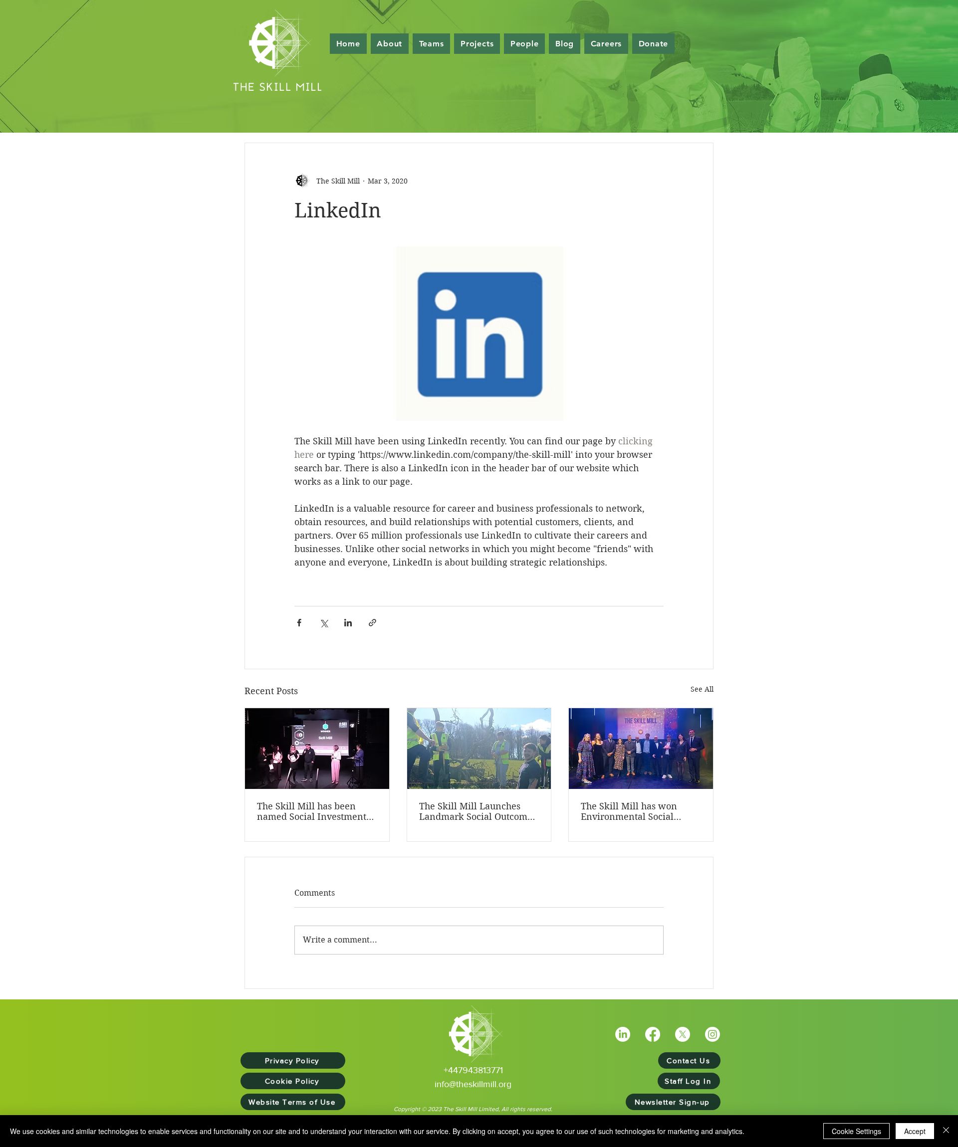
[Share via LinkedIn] (348, 622)
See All (702, 689)
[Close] (946, 1131)
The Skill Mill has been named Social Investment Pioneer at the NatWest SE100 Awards (311, 811)
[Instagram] (712, 1034)
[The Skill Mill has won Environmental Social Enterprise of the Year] (641, 748)
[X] (682, 1034)
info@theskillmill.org (473, 1084)
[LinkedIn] (622, 1034)
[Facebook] (652, 1034)
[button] (524, 43)
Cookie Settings (856, 1131)
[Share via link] (372, 622)
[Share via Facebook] (299, 622)
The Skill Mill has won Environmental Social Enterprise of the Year (629, 811)
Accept (915, 1131)
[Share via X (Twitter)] (323, 622)
